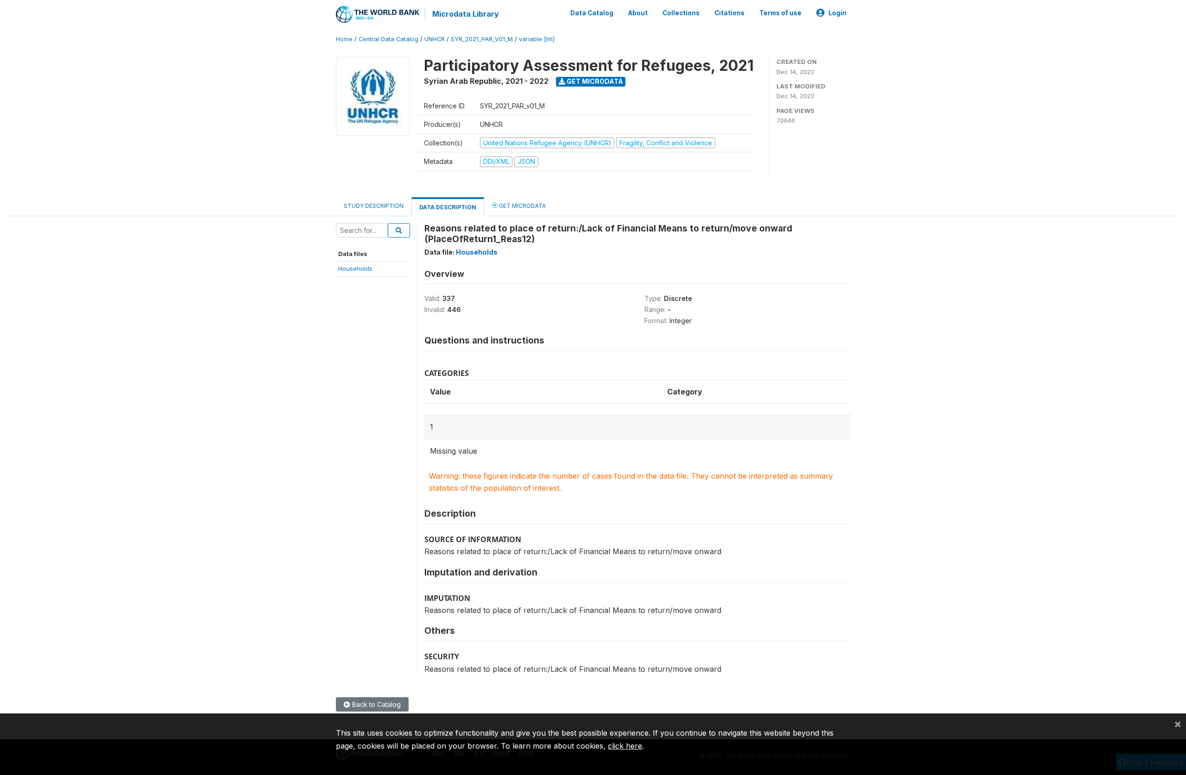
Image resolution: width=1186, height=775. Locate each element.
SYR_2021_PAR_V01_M (482, 39)
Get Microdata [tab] (522, 205)
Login (837, 13)
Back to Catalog (375, 704)
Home (344, 39)
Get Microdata (594, 81)
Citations (729, 13)
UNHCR (434, 39)
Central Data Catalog (388, 39)
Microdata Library (465, 14)
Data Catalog (591, 13)
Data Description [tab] (447, 207)
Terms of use (780, 13)
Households (355, 268)
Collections (681, 13)
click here (625, 745)
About (638, 13)
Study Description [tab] (374, 205)
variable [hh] (537, 39)
